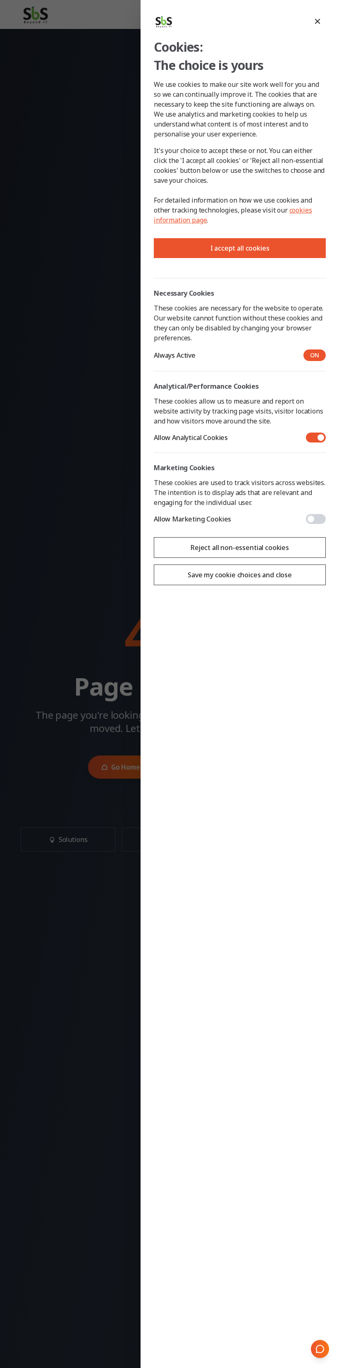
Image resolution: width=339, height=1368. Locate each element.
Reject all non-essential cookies (240, 547)
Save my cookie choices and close (240, 574)
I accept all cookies (240, 248)
